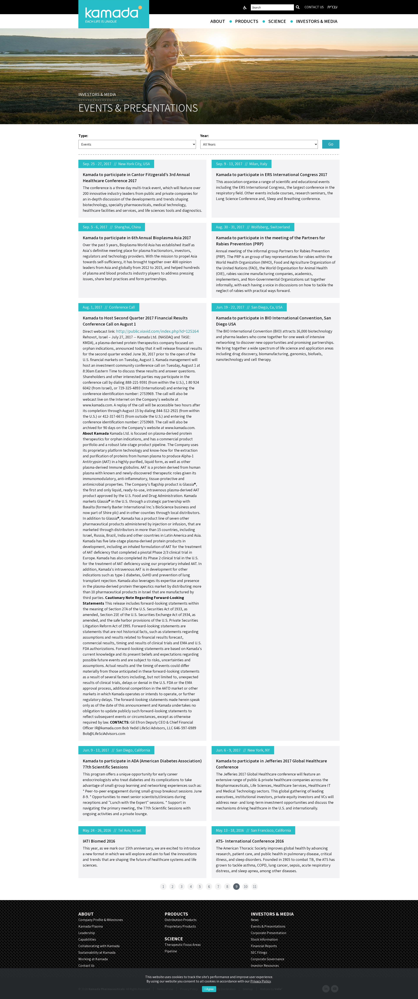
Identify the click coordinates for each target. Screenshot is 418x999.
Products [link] (246, 21)
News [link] (255, 920)
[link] (113, 14)
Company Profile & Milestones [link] (100, 920)
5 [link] (200, 886)
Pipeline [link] (171, 951)
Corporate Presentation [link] (268, 933)
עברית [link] (332, 7)
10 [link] (246, 886)
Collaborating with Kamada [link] (99, 946)
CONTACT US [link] (314, 7)
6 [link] (209, 886)
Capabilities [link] (87, 939)
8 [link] (227, 886)
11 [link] (254, 886)
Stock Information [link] (264, 939)
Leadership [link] (86, 933)
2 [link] (173, 886)
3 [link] (181, 886)
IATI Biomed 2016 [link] (99, 841)
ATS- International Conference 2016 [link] (250, 841)
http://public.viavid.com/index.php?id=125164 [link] (157, 331)
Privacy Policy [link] (260, 981)
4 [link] (191, 886)
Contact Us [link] (86, 965)
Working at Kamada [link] (93, 959)
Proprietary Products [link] (180, 926)
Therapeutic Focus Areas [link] (183, 944)
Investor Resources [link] (265, 965)
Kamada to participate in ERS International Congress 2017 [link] (271, 174)
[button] (330, 144)
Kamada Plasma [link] (90, 926)
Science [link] (277, 21)
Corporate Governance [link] (267, 959)
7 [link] (218, 886)
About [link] (217, 21)
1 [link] (163, 886)
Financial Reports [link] (264, 946)
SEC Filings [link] (259, 952)
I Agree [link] (209, 989)
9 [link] (237, 886)
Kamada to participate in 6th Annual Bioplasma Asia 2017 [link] (137, 238)
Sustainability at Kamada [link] (96, 952)
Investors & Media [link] (316, 21)
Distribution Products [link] (181, 920)
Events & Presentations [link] (268, 926)
